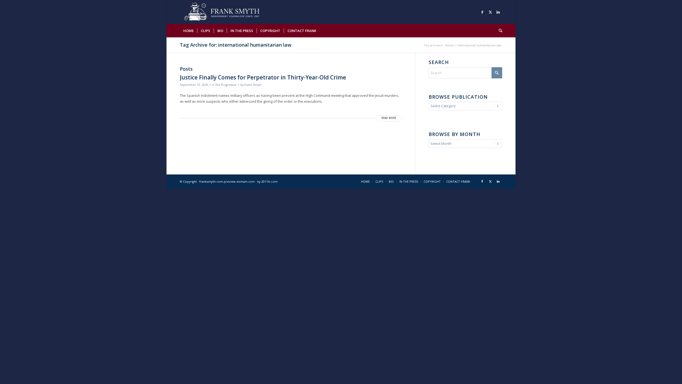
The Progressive (226, 85)
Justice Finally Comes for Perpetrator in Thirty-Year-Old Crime (263, 77)
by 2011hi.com (267, 181)
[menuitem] (188, 30)
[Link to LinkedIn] (498, 12)
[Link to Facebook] (482, 12)
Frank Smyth (253, 85)
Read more (388, 118)
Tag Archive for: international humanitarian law (235, 45)
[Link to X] (490, 12)
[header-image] (229, 12)
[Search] (498, 30)
